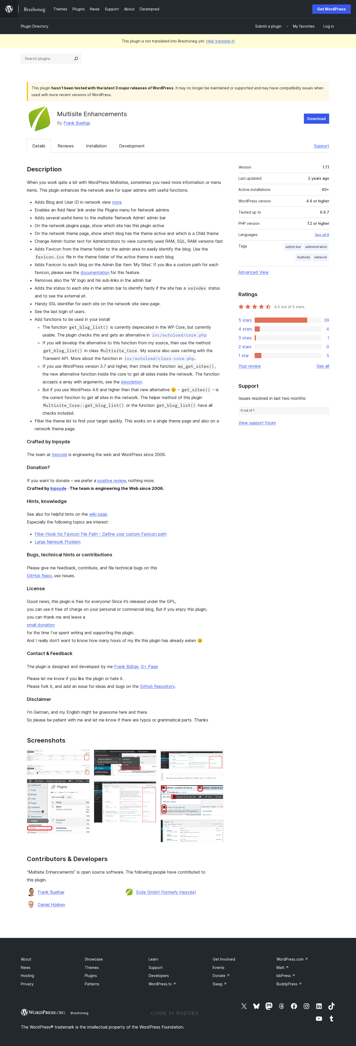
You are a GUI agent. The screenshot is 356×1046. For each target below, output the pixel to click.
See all (323, 366)
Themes (92, 967)
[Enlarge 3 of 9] (82, 786)
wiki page (98, 514)
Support (321, 145)
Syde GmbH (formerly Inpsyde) (166, 892)
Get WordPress (331, 9)
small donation (41, 624)
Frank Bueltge (77, 123)
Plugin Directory (34, 26)
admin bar (293, 247)
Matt (283, 967)
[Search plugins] (76, 58)
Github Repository (157, 686)
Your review (249, 366)
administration (316, 247)
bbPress (286, 975)
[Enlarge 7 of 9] (216, 780)
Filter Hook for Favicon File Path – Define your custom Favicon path (101, 534)
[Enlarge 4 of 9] (149, 756)
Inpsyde (59, 454)
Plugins (91, 975)
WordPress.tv (162, 984)
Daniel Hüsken (51, 904)
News (25, 967)
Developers (159, 975)
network (320, 257)
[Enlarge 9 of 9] (216, 826)
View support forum (257, 422)
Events (218, 967)
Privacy (27, 984)
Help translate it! (220, 41)
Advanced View (253, 272)
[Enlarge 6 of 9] (216, 756)
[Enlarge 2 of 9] (82, 772)
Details (38, 145)
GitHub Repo (39, 575)
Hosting (27, 975)
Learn (153, 959)
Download (316, 118)
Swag (220, 984)
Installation (96, 145)
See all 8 (322, 235)
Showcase (94, 959)
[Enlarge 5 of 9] (149, 786)
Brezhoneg (79, 1013)
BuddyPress (289, 984)
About (26, 959)
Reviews (66, 145)
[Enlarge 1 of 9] (82, 756)
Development (132, 145)
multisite (303, 257)
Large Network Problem (58, 541)
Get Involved (224, 959)
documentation (95, 272)
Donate (221, 975)
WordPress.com (292, 959)
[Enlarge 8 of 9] (216, 792)
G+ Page (149, 666)
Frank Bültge (126, 666)
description (131, 381)
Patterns (92, 984)
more (117, 202)
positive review (111, 480)
